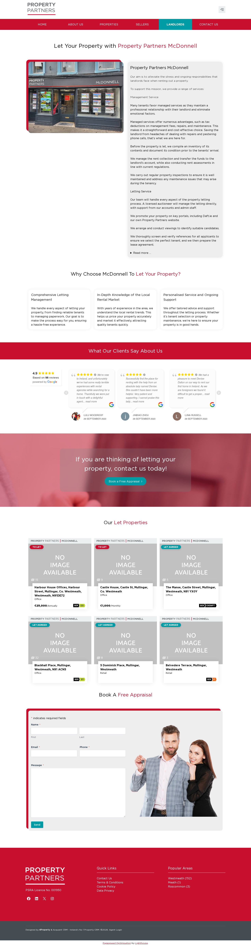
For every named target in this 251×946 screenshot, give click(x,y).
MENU (222, 9)
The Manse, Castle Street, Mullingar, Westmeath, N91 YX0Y (191, 589)
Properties (109, 24)
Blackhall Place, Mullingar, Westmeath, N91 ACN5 (52, 667)
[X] (44, 899)
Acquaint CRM (60, 930)
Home (42, 24)
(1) (174, 882)
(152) (180, 878)
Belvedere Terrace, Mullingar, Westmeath (186, 667)
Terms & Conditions (110, 882)
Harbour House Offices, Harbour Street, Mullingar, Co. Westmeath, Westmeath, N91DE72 (57, 591)
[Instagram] (52, 899)
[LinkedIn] (36, 899)
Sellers (142, 24)
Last (81, 737)
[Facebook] (29, 899)
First (33, 737)
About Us (75, 24)
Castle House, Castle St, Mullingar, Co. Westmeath (124, 589)
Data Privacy (105, 890)
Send (37, 824)
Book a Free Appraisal (124, 481)
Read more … (142, 252)
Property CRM (91, 930)
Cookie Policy (106, 886)
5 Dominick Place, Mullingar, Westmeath (120, 667)
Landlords (175, 24)
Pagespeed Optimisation (117, 943)
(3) (179, 886)
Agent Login (115, 930)
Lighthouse (141, 943)
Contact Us (208, 24)
